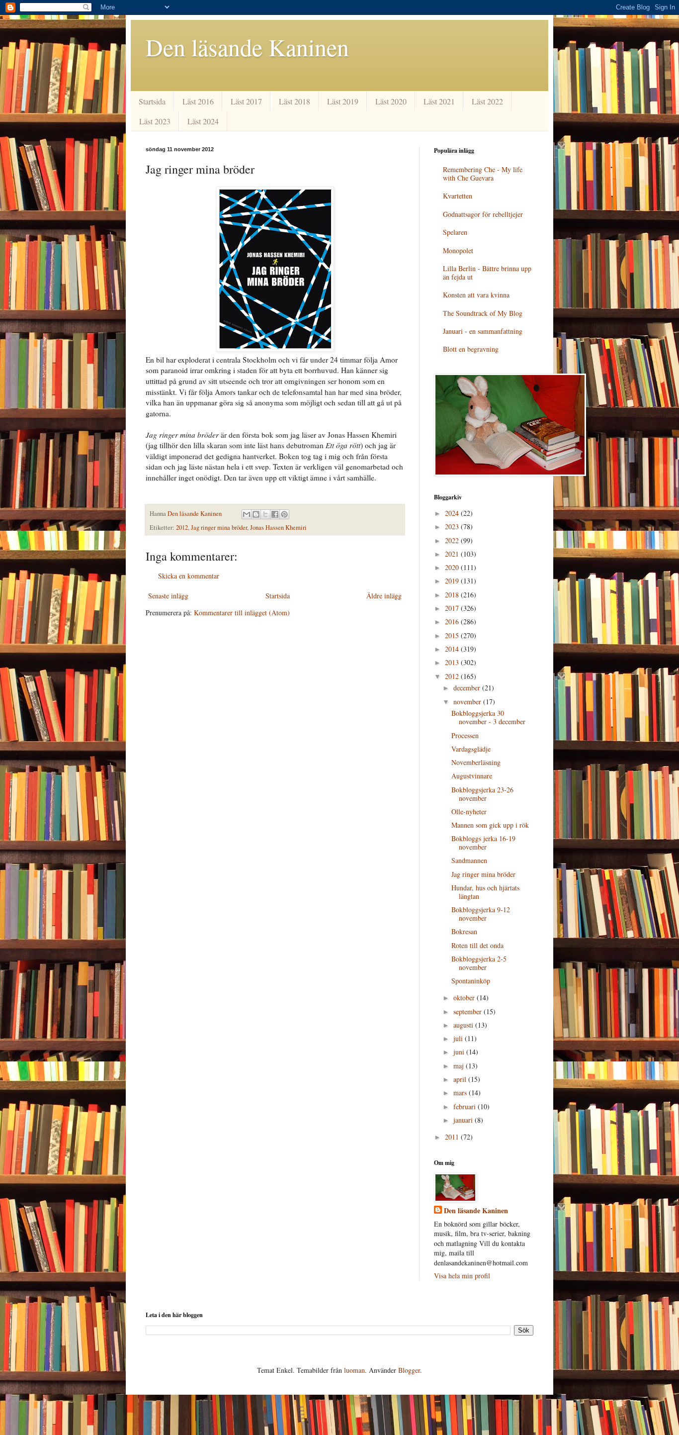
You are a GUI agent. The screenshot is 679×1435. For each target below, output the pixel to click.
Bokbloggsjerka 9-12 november (480, 914)
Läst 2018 (294, 101)
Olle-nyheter (469, 811)
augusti (464, 1025)
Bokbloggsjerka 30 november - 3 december (488, 717)
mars (461, 1092)
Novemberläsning (476, 762)
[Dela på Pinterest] (284, 514)
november (468, 701)
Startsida (152, 101)
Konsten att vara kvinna (476, 294)
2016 (453, 621)
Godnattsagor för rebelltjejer (483, 214)
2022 (453, 540)
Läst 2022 (487, 101)
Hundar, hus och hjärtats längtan (485, 892)
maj (459, 1065)
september (468, 1011)
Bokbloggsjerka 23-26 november (482, 794)
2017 (453, 608)
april (460, 1079)
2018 (453, 594)
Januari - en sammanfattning (482, 331)
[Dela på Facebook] (275, 514)
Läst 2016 (198, 101)
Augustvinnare (471, 775)
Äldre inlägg (384, 595)
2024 (453, 513)
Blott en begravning (471, 349)
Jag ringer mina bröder (219, 527)
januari (464, 1120)
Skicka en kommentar (188, 575)
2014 (453, 649)
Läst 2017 (246, 101)
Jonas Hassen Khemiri (278, 527)
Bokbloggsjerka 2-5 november (479, 963)
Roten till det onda (477, 945)
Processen (465, 735)
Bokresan (464, 931)
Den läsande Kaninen (247, 47)
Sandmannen (469, 860)
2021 (453, 554)
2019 (453, 580)
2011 (453, 1137)
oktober (465, 997)
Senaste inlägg (168, 595)
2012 (182, 527)
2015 (453, 635)
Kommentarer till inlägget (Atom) (242, 612)
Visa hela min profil (462, 1275)
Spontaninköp (470, 980)
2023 (453, 526)
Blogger (409, 1370)
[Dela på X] (265, 514)
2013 (453, 662)
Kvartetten (457, 195)
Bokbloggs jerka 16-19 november (483, 843)
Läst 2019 (342, 101)
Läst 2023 (154, 121)
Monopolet (458, 250)
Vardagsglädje (471, 749)
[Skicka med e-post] (247, 514)
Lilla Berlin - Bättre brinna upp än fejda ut (487, 273)
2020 (453, 567)
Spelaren (455, 232)
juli (459, 1038)
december (467, 687)
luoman (354, 1370)
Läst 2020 (391, 101)
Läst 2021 (439, 101)
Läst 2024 (203, 121)
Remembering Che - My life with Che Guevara (482, 174)
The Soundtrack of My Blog (482, 313)
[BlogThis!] (256, 514)
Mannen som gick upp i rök (490, 825)
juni (459, 1051)
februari (465, 1106)
